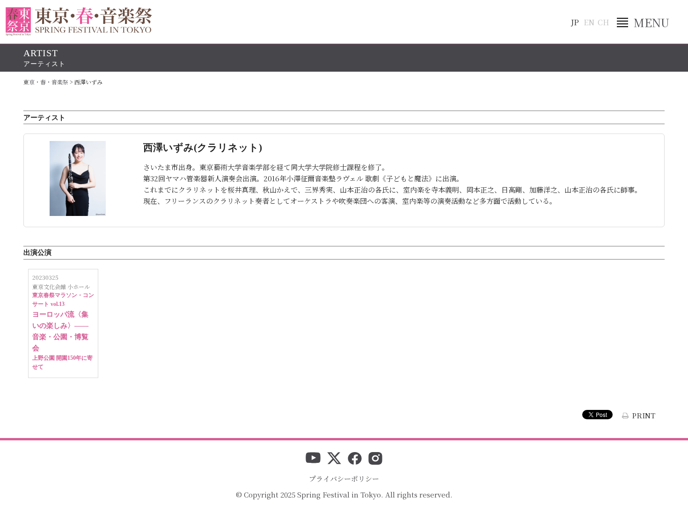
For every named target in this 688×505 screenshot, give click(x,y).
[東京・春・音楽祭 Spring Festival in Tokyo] (79, 21)
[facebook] (355, 459)
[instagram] (375, 459)
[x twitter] (334, 459)
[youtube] (313, 459)
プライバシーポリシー (344, 478)
